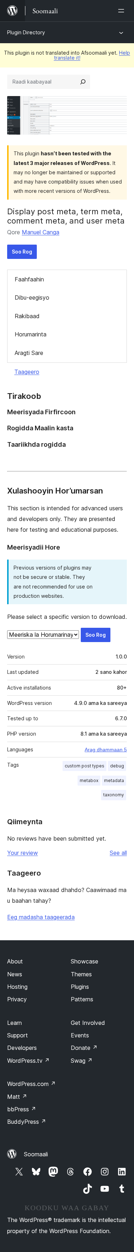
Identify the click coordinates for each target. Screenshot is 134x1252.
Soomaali (36, 1154)
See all (118, 852)
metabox (89, 780)
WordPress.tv (28, 1060)
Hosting (17, 986)
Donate (84, 1047)
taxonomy (113, 794)
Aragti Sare (29, 352)
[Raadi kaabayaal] (83, 82)
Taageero (26, 371)
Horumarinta (30, 334)
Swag (82, 1060)
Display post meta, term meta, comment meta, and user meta (66, 216)
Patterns (82, 999)
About (15, 961)
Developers (22, 1047)
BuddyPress (26, 1121)
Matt (17, 1096)
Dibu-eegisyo (32, 297)
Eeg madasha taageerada (41, 917)
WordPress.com (31, 1083)
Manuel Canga (40, 232)
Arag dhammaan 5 (106, 749)
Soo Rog (22, 252)
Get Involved (88, 1022)
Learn (14, 1022)
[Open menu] (122, 10)
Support (17, 1035)
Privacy (17, 999)
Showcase (84, 961)
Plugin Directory (26, 32)
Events (80, 1035)
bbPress (21, 1109)
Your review (22, 852)
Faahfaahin (29, 279)
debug (117, 765)
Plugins (80, 986)
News (14, 974)
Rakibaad (27, 316)
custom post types (84, 765)
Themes (81, 974)
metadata (114, 780)
